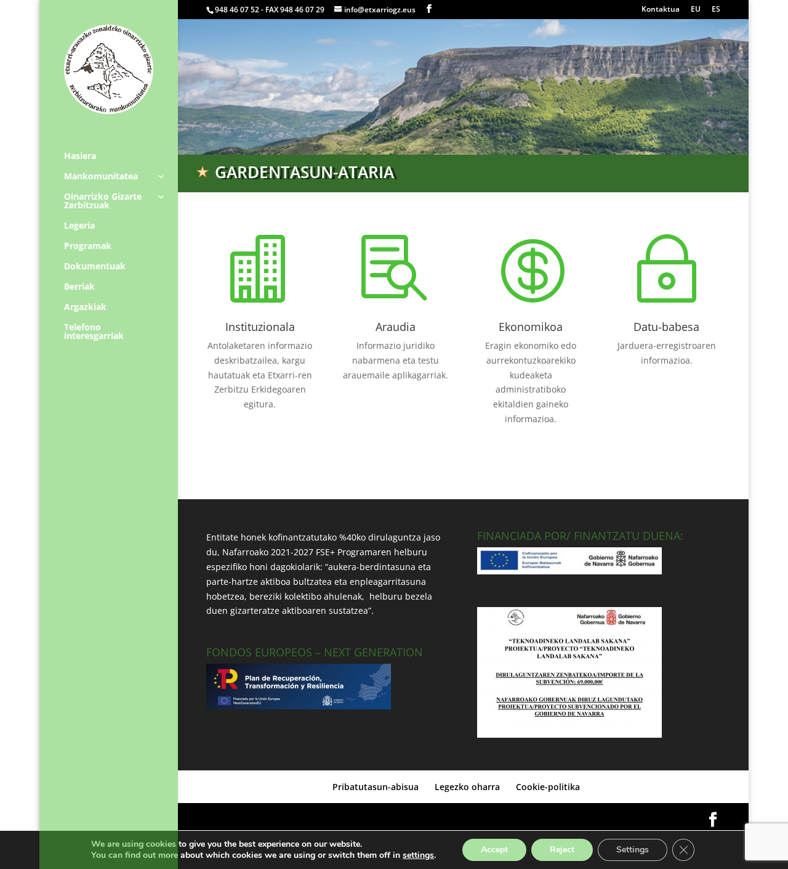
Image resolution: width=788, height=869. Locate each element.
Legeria (79, 226)
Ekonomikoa (531, 326)
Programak (87, 246)
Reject (562, 849)
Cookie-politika (548, 787)
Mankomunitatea (101, 177)
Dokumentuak (95, 267)
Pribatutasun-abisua (375, 787)
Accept (494, 849)
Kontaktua (660, 10)
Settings (632, 849)
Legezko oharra (467, 787)
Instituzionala (260, 326)
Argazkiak (85, 307)
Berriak (79, 287)
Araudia (396, 326)
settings (418, 855)
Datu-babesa (666, 326)
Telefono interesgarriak (94, 332)
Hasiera (80, 156)
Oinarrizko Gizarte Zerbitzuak (103, 201)
